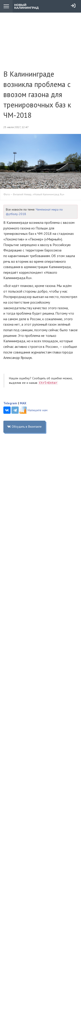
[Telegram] (15, 410)
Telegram (10, 403)
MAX (23, 403)
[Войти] (73, 5)
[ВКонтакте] (7, 410)
